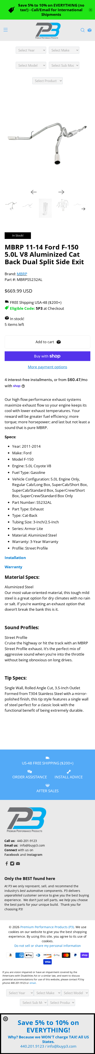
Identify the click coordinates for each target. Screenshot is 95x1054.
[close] (5, 1019)
